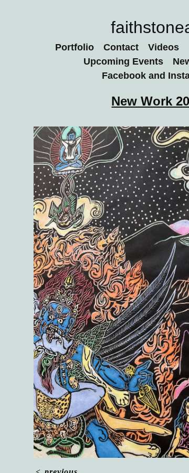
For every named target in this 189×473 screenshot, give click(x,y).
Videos (163, 47)
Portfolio (74, 47)
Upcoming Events (123, 61)
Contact (121, 47)
